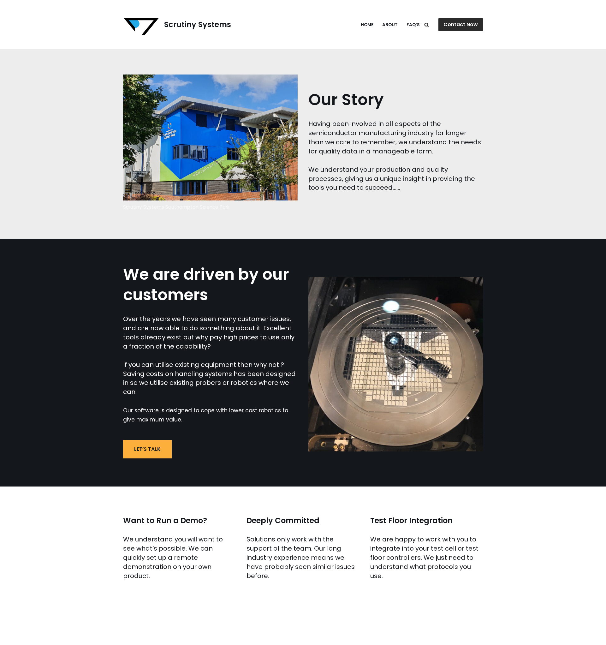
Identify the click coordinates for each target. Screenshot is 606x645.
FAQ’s (413, 25)
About (390, 25)
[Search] (426, 24)
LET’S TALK (147, 449)
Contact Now (460, 24)
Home (367, 25)
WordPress (71, 636)
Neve (12, 636)
